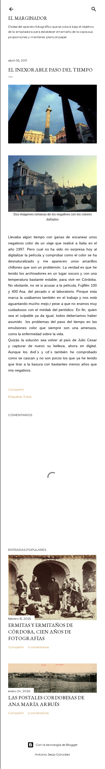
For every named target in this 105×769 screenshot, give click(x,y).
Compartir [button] (16, 389)
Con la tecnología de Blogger (57, 745)
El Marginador (27, 18)
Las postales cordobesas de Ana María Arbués (46, 700)
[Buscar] (94, 8)
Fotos (27, 396)
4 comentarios (38, 647)
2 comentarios (38, 713)
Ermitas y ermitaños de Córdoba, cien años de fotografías (40, 632)
